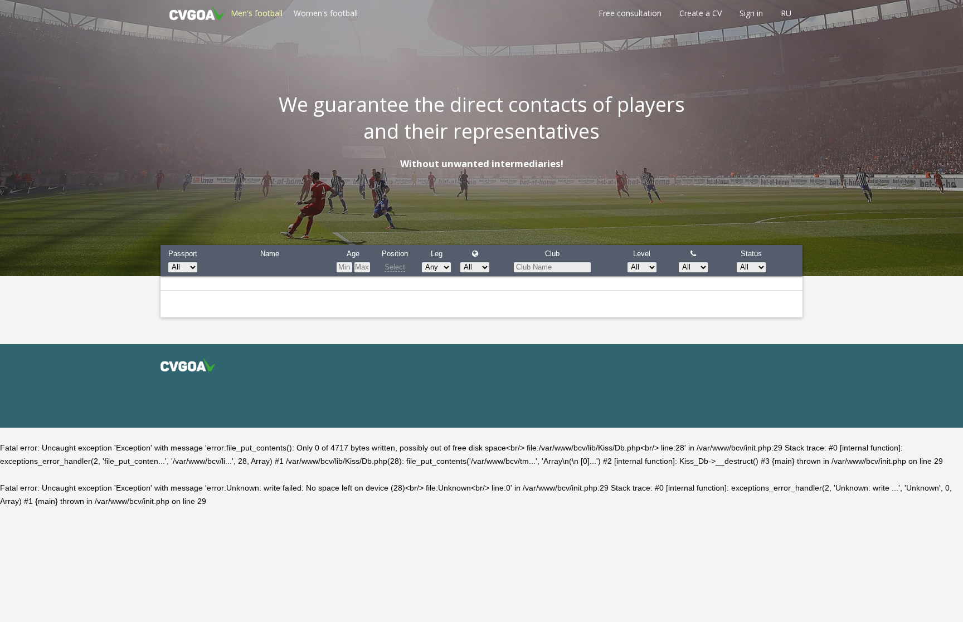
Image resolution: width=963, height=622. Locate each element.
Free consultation (630, 13)
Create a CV (700, 13)
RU (786, 13)
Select (395, 267)
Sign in (751, 13)
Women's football (326, 13)
